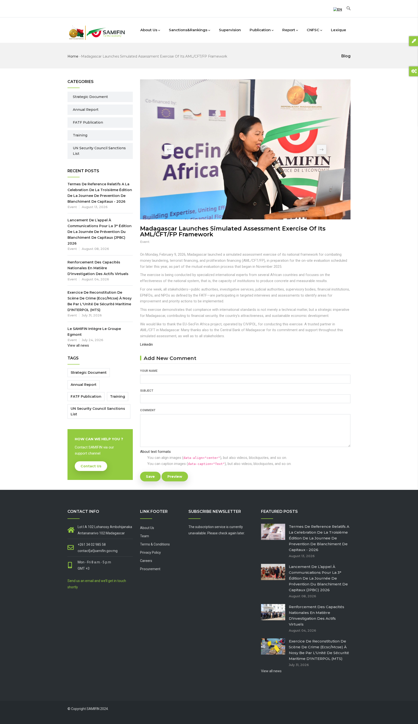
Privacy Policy (150, 552)
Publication (260, 30)
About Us (147, 528)
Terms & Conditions (155, 544)
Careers (146, 561)
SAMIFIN (93, 709)
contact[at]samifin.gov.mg (98, 551)
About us (148, 30)
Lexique (338, 30)
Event (144, 242)
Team (144, 536)
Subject (146, 390)
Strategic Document (90, 97)
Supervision (230, 30)
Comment (148, 410)
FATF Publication (88, 122)
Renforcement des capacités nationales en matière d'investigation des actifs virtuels (97, 268)
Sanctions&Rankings (188, 30)
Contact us (91, 466)
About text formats (155, 451)
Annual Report (85, 109)
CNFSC (313, 30)
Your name (148, 371)
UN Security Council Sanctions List (99, 151)
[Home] (96, 28)
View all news (78, 345)
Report (288, 30)
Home (72, 56)
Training (80, 135)
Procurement (150, 569)
